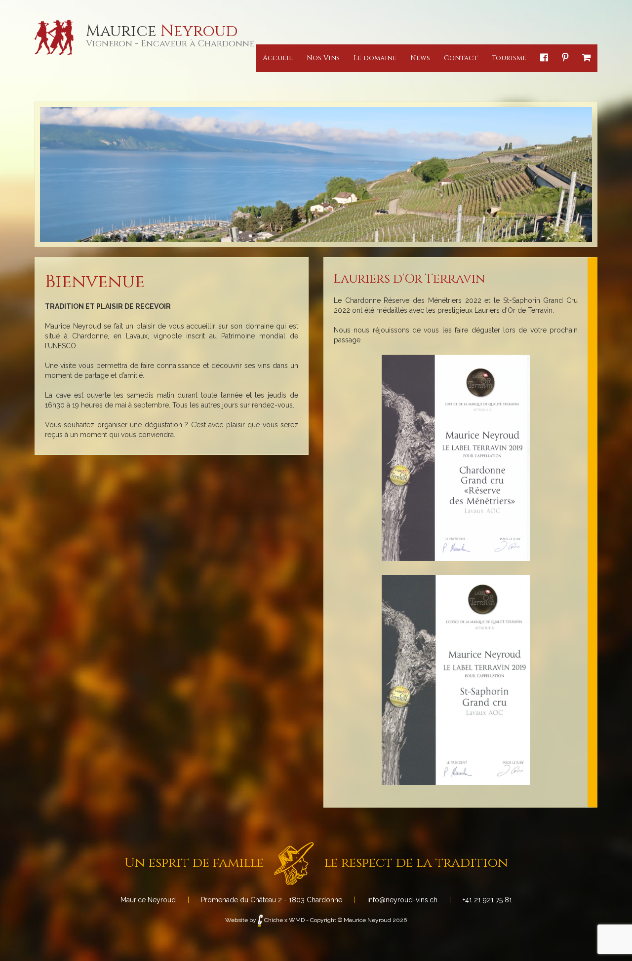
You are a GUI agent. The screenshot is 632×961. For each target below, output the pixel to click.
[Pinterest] (565, 58)
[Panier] (586, 58)
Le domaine (375, 58)
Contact (461, 58)
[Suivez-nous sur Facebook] (544, 58)
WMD (297, 920)
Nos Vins (323, 58)
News (420, 58)
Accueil (278, 58)
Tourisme (509, 58)
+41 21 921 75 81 (487, 900)
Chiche (273, 920)
